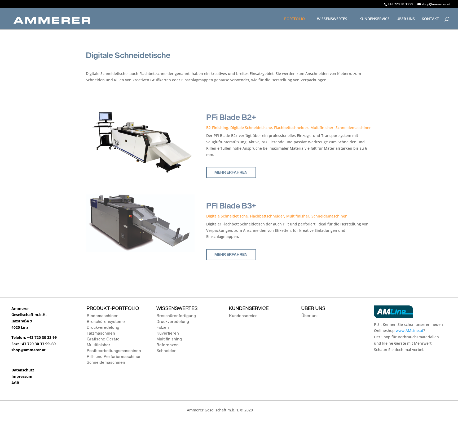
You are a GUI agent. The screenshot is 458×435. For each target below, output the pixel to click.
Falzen (162, 327)
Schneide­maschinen (106, 362)
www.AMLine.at (409, 330)
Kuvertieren (167, 333)
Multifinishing (169, 339)
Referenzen (167, 345)
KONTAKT (430, 19)
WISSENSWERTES (332, 19)
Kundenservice (243, 315)
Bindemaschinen (102, 315)
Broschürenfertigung (176, 315)
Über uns (310, 315)
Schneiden (166, 350)
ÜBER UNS (406, 19)
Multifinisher (321, 127)
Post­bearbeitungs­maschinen (114, 350)
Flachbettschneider (291, 127)
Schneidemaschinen (354, 127)
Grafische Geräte (103, 339)
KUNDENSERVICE (374, 19)
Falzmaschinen (101, 333)
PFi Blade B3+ (231, 205)
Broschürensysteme (106, 321)
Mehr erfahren (231, 172)
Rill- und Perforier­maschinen (114, 356)
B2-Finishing (217, 127)
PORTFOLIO (294, 19)
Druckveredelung (103, 327)
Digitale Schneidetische (251, 127)
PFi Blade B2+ (231, 117)
